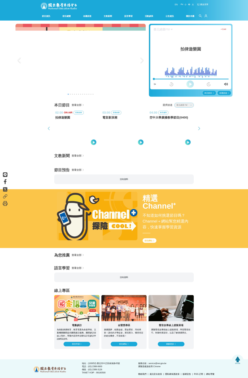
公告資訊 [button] (170, 16)
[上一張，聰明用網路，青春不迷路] (19, 60)
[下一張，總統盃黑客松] (142, 60)
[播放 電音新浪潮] (141, 142)
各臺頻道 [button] (87, 16)
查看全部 (77, 105)
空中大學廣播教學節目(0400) (169, 117)
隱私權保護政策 (172, 374)
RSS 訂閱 (198, 374)
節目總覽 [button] (67, 16)
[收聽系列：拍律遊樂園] (77, 133)
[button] (68, 94)
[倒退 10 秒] (171, 84)
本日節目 (208, 93)
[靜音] (226, 84)
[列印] (5, 203)
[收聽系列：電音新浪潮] (124, 133)
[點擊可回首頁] (59, 6)
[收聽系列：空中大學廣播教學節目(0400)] (171, 133)
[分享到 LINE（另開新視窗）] (5, 174)
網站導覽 (210, 374)
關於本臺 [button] (190, 16)
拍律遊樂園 (62, 117)
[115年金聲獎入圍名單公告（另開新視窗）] (81, 60)
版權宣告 (187, 374)
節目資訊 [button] (46, 16)
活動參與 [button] (149, 16)
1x (155, 84)
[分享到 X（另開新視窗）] (5, 189)
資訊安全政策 (156, 374)
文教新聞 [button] (108, 16)
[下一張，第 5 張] (199, 128)
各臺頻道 (223, 93)
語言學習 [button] (128, 16)
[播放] (190, 84)
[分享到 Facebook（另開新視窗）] (5, 181)
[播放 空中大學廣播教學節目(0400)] (188, 142)
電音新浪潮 (109, 117)
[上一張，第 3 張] (49, 128)
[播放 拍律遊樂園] (94, 142)
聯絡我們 (142, 374)
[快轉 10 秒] (209, 84)
